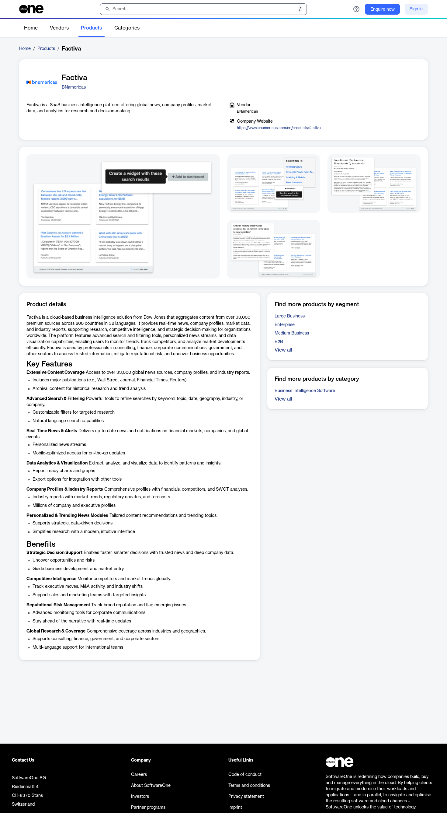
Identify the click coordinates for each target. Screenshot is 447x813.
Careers (139, 775)
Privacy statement (246, 796)
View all (283, 350)
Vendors (59, 28)
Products (91, 28)
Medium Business (292, 333)
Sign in (416, 9)
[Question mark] (356, 9)
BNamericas (74, 87)
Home (31, 28)
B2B (279, 342)
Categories (127, 28)
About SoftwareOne (151, 785)
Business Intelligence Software (305, 391)
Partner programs (148, 807)
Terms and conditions (249, 785)
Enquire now (382, 9)
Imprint (235, 807)
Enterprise (285, 325)
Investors (140, 796)
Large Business (290, 316)
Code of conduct (245, 775)
